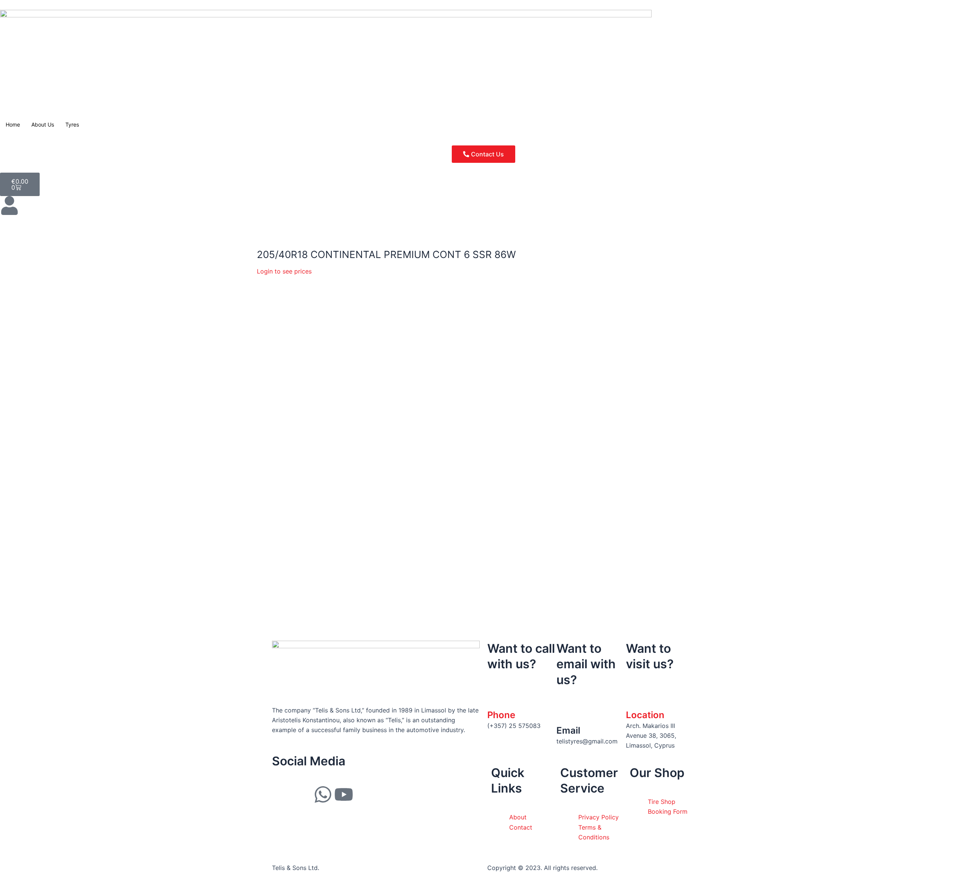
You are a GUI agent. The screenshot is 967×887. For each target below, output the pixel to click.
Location (645, 714)
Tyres (72, 124)
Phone (501, 714)
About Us (42, 124)
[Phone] (496, 697)
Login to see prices (284, 271)
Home (13, 124)
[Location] (635, 697)
